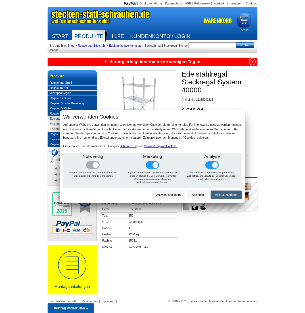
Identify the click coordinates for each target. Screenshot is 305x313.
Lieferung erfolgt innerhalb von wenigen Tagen (153, 61)
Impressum (234, 3)
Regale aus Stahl (61, 82)
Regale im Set (59, 88)
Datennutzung (129, 146)
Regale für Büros (60, 98)
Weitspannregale (60, 93)
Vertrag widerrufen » (71, 308)
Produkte (89, 36)
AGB (188, 3)
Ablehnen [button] (198, 194)
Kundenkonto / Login (160, 36)
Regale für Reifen (61, 108)
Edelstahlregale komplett (125, 45)
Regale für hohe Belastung (67, 103)
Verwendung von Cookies (160, 146)
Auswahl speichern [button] (168, 194)
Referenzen (202, 3)
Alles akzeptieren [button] (226, 194)
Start (60, 36)
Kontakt (218, 3)
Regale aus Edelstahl (91, 45)
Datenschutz (173, 3)
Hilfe (116, 36)
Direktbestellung (151, 3)
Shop (71, 45)
